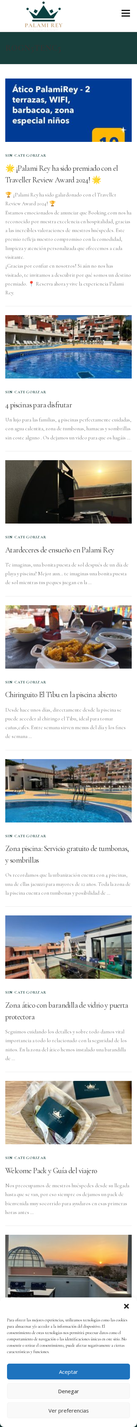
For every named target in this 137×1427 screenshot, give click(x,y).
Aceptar (68, 1371)
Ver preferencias (68, 1410)
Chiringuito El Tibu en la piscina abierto (61, 694)
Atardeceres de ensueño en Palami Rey (59, 550)
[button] (126, 1306)
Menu (125, 13)
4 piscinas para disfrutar (38, 404)
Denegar (68, 1391)
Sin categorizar (25, 155)
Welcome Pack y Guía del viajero (51, 1170)
